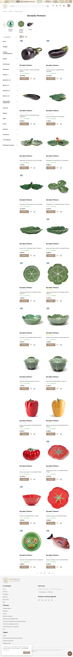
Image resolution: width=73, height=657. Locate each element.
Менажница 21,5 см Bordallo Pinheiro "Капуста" (58, 204)
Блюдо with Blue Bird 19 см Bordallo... (55, 116)
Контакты (5, 591)
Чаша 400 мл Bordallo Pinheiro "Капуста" (56, 381)
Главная (5, 11)
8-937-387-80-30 (56, 589)
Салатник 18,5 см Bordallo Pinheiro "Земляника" (31, 559)
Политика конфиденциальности (11, 624)
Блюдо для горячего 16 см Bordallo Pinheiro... (31, 472)
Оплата (4, 613)
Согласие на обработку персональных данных (14, 621)
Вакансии (5, 597)
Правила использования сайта (10, 618)
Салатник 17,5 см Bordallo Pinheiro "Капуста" (31, 337)
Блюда (30, 29)
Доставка (5, 611)
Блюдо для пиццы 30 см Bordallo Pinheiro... (56, 516)
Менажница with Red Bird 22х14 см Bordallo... (57, 160)
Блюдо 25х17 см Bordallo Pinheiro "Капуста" (31, 248)
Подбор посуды (7, 643)
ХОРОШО (27, 652)
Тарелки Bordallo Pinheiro (21, 31)
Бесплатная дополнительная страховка (12, 638)
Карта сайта (6, 599)
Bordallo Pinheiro (10, 30)
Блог (4, 602)
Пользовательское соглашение (11, 626)
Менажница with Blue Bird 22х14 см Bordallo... (31, 160)
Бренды (11, 11)
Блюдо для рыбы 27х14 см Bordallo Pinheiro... (57, 559)
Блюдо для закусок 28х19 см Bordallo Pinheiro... (58, 248)
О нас (4, 589)
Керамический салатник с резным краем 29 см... (58, 337)
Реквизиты (5, 594)
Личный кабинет (7, 608)
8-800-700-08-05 (43, 589)
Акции (4, 635)
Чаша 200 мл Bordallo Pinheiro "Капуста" (30, 381)
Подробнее (6, 650)
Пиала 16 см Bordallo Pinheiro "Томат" (29, 516)
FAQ (4, 629)
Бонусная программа (8, 640)
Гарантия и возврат (7, 616)
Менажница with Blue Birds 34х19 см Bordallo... (31, 204)
